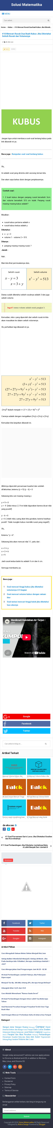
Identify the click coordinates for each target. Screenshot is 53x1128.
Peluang (35, 1035)
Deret (48, 1027)
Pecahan (27, 1034)
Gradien (47, 1029)
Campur (40, 1026)
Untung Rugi (7, 1039)
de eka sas (8, 825)
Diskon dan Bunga (16, 1030)
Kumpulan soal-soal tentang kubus (27, 154)
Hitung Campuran (17, 1032)
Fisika (25, 1030)
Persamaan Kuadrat (10, 1037)
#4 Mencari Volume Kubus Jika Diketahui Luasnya (38, 777)
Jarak (26, 1032)
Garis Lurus (38, 1029)
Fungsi (30, 1030)
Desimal (6, 1030)
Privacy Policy (10, 1084)
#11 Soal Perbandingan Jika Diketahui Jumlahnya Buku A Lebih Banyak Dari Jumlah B (24, 846)
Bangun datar (8, 1027)
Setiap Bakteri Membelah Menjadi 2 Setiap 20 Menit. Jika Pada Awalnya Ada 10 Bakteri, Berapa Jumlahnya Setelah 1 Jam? (25, 961)
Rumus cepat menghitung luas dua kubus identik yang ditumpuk (14, 818)
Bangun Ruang (21, 1027)
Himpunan (6, 1032)
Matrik (5, 1035)
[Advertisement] (26, 78)
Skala (28, 1037)
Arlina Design (23, 1124)
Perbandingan (44, 1034)
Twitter (26, 731)
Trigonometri (45, 1037)
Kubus (10, 27)
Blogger (42, 1124)
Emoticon (8, 860)
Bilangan (32, 1027)
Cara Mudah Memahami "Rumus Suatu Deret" (19, 993)
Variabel (15, 1039)
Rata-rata (21, 1037)
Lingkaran (38, 1032)
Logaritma (46, 1032)
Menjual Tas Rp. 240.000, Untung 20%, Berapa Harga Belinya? (26, 983)
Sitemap (8, 1087)
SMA (32, 1037)
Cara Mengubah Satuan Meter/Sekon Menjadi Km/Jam (23, 953)
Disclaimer (9, 1081)
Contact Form (10, 1078)
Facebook (26, 723)
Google (26, 716)
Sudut (37, 1037)
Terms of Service (11, 1090)
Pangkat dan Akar (15, 1034)
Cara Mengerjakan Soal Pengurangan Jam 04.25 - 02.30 (23, 969)
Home (3, 27)
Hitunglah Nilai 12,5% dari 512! (13, 988)
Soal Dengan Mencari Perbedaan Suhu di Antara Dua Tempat (26, 1015)
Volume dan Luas (26, 1039)
